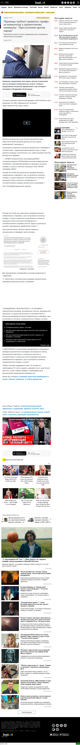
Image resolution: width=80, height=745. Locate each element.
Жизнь (40, 7)
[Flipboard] (71, 3)
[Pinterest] (74, 3)
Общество (53, 7)
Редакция (27, 730)
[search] (78, 2)
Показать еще (44, 345)
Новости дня (50, 12)
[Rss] (68, 3)
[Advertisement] (26, 200)
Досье (10, 7)
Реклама (21, 730)
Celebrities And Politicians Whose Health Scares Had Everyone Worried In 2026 (42, 481)
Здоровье (68, 7)
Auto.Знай (33, 7)
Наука (75, 7)
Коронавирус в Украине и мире (34, 12)
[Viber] (65, 3)
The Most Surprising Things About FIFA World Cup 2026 (10, 479)
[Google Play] (64, 734)
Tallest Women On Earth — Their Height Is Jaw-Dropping (10, 502)
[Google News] (65, 725)
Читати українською (43, 18)
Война (46, 7)
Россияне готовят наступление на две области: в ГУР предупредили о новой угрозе (23, 340)
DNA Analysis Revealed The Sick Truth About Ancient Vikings (69, 143)
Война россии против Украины (14, 12)
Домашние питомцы (21, 7)
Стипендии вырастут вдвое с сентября (18, 327)
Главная (4, 7)
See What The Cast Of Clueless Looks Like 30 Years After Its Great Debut (69, 149)
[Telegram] (62, 3)
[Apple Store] (54, 734)
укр (2, 2)
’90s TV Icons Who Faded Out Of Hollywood (26, 502)
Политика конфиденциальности (9, 730)
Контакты (33, 730)
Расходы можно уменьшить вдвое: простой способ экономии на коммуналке (26, 331)
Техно (61, 7)
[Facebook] (41, 76)
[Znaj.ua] (40, 2)
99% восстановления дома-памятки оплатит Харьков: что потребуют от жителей (25, 336)
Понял (78, 742)
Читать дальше (27, 712)
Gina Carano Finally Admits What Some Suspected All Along (69, 137)
